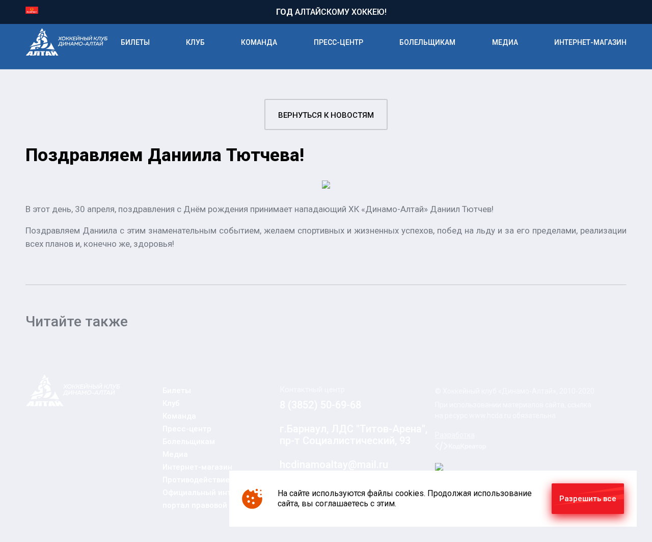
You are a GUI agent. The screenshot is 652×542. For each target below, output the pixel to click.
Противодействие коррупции (216, 479)
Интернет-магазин (590, 42)
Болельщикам (427, 42)
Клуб (195, 42)
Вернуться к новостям (326, 115)
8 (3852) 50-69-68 (320, 405)
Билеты (135, 42)
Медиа (505, 42)
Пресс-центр (338, 42)
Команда (259, 42)
